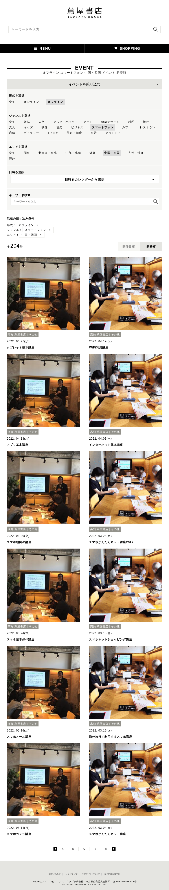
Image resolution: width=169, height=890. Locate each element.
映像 (45, 127)
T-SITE (53, 133)
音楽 (59, 127)
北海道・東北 (48, 153)
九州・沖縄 (136, 153)
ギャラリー (31, 133)
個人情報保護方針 (112, 874)
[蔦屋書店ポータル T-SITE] (84, 9)
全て (12, 101)
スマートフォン (103, 127)
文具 (12, 127)
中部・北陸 (73, 153)
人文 (42, 121)
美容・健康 (74, 133)
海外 (12, 158)
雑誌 (27, 121)
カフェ (126, 127)
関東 (27, 153)
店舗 (12, 133)
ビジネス (77, 127)
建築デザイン (110, 121)
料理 (131, 121)
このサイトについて (91, 874)
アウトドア (113, 133)
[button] (42, 48)
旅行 (146, 121)
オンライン (31, 101)
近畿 (93, 153)
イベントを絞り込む (84, 84)
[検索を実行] (154, 30)
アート (88, 121)
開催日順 (129, 246)
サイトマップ (71, 874)
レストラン (147, 127)
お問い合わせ (55, 874)
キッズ (28, 127)
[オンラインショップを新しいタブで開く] (126, 48)
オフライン (55, 101)
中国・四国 (112, 153)
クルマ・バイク (64, 121)
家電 (94, 133)
